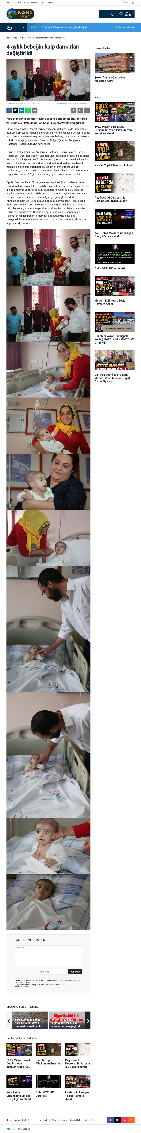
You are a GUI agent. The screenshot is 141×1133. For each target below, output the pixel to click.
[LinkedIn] (21, 110)
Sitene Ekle (52, 3)
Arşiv (42, 3)
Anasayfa (14, 38)
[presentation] (16, 27)
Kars (24, 38)
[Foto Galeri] (133, 2)
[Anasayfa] (8, 3)
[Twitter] (15, 110)
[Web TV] (126, 2)
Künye (54, 1120)
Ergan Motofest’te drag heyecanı (57, 27)
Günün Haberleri (30, 3)
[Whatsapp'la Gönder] (28, 110)
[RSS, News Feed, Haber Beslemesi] (131, 1120)
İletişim (63, 1120)
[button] (73, 110)
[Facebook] (9, 110)
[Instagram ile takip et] (124, 1120)
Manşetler (17, 3)
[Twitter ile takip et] (117, 1120)
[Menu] (103, 14)
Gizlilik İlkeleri (76, 1120)
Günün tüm (125, 27)
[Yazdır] (34, 110)
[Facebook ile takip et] (110, 1120)
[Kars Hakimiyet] (20, 13)
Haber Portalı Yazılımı (20, 1129)
